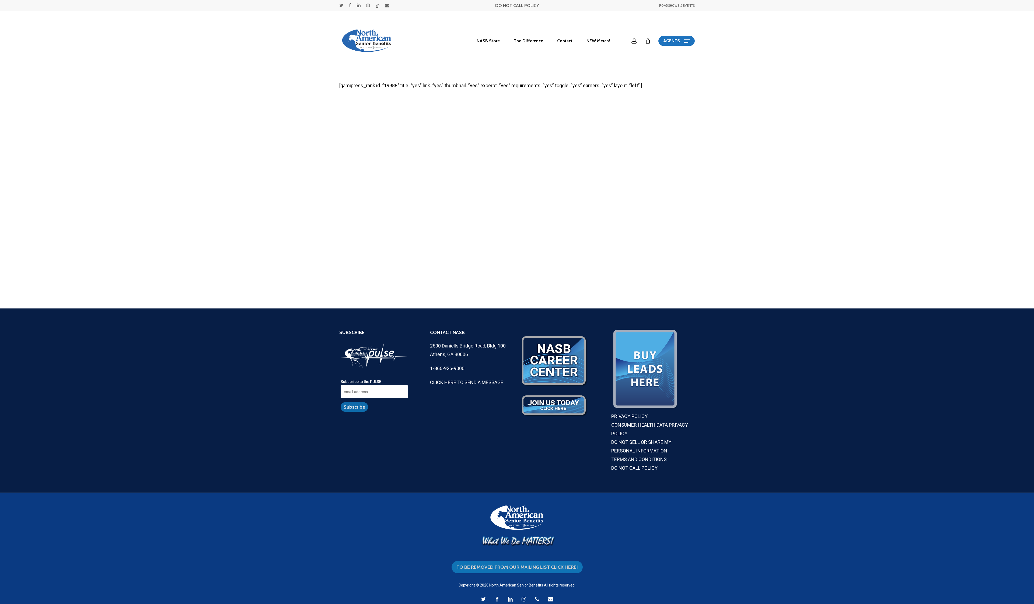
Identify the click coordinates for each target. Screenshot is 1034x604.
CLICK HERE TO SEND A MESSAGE (466, 382)
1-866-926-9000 (447, 368)
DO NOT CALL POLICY (517, 5)
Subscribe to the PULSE (361, 382)
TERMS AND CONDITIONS (639, 459)
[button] (676, 41)
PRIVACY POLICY (629, 416)
